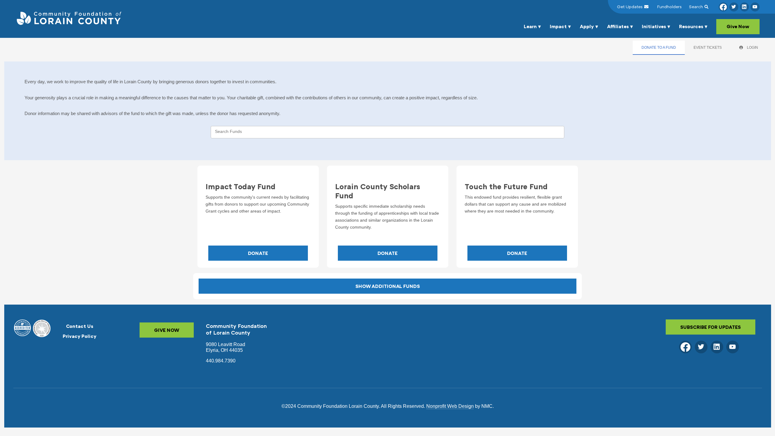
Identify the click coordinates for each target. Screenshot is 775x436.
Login (752, 47)
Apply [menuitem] (587, 26)
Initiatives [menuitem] (654, 26)
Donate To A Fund (658, 47)
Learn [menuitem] (530, 26)
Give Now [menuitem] (738, 26)
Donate (258, 253)
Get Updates (630, 6)
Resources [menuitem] (691, 26)
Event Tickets (708, 47)
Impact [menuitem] (558, 26)
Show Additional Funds (387, 286)
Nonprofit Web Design (450, 406)
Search (696, 6)
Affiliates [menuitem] (618, 26)
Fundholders (669, 6)
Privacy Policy (80, 336)
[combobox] (387, 132)
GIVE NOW (166, 330)
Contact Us (79, 326)
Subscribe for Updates (710, 327)
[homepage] (68, 19)
